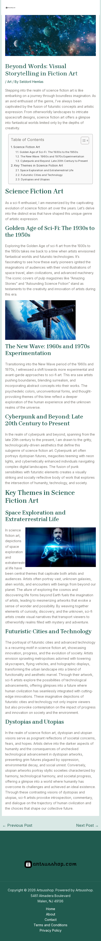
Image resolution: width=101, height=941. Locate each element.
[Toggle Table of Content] (82, 140)
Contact (51, 920)
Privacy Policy (51, 930)
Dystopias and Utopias (35, 179)
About (50, 914)
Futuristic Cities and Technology (41, 175)
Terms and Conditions (50, 925)
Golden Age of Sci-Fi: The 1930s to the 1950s (49, 152)
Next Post (87, 825)
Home (50, 909)
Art (9, 82)
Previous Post (17, 825)
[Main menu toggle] (90, 7)
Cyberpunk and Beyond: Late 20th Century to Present (54, 161)
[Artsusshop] (10, 7)
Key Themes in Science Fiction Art (38, 165)
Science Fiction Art (26, 147)
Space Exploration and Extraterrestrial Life (46, 170)
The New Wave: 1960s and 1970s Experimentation (52, 156)
